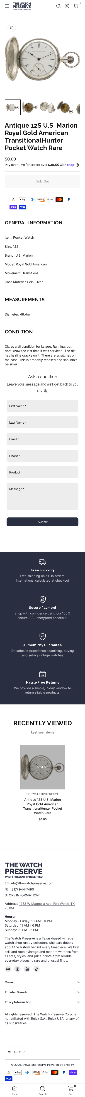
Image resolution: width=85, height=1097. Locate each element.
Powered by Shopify (60, 1064)
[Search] (58, 6)
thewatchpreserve (34, 1064)
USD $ (17, 1052)
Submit (43, 522)
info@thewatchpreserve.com (31, 883)
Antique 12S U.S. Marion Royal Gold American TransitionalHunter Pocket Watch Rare (42, 806)
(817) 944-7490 (22, 889)
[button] (58, 6)
